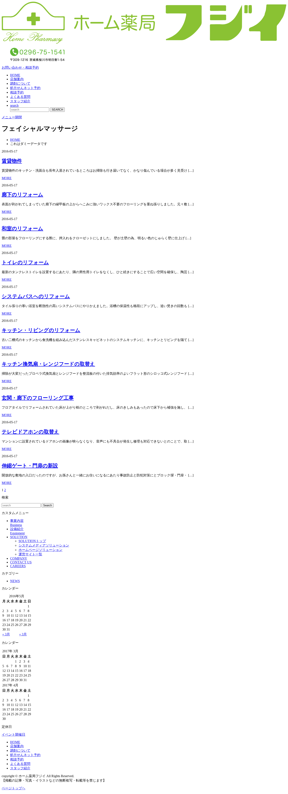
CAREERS (18, 566)
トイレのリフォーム (25, 262)
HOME (15, 75)
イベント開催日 (13, 734)
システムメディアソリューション (44, 545)
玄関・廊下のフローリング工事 (38, 398)
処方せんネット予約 (25, 88)
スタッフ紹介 (20, 101)
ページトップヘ (13, 788)
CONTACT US (21, 562)
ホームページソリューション (40, 550)
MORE (7, 178)
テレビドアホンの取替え (30, 431)
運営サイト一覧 (30, 554)
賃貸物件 (12, 161)
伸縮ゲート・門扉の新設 (30, 465)
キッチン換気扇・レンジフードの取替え (48, 364)
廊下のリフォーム (22, 194)
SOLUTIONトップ (32, 541)
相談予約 (17, 92)
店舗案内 (17, 79)
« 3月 (6, 634)
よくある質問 (20, 97)
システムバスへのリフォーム (36, 296)
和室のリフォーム (22, 228)
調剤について (20, 83)
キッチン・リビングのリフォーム (41, 330)
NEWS (15, 581)
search (14, 105)
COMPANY (18, 558)
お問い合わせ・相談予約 (20, 67)
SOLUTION (18, 537)
